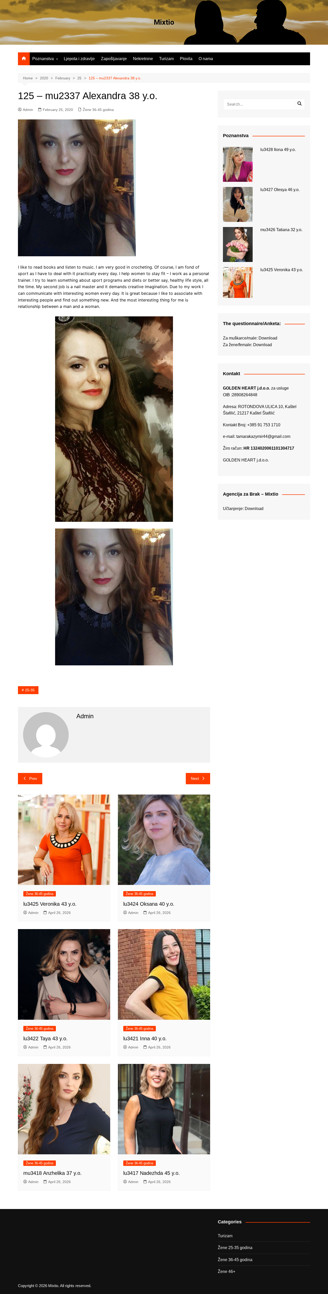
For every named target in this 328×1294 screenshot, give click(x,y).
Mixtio (164, 22)
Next (195, 778)
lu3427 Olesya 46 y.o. (280, 189)
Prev (33, 778)
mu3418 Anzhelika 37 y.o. (52, 1173)
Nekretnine (143, 58)
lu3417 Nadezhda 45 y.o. (151, 1173)
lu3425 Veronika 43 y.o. (50, 904)
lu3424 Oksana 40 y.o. (149, 904)
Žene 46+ (226, 1271)
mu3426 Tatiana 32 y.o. (281, 230)
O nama (206, 58)
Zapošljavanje (114, 58)
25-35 (30, 690)
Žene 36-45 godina (98, 110)
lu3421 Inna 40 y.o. (145, 1038)
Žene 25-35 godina (235, 1247)
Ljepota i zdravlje (79, 58)
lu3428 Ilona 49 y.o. (278, 149)
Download (268, 338)
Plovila (186, 58)
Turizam (166, 58)
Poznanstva (43, 58)
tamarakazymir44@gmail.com (263, 436)
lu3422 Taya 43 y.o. (45, 1038)
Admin (28, 110)
